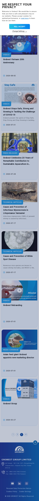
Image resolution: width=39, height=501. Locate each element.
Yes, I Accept (19, 26)
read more (25, 18)
